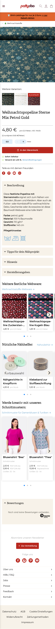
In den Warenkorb (29, 150)
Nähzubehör (43, 345)
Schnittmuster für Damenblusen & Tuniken (25, 412)
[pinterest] (31, 560)
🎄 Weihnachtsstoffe (12, 23)
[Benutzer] (46, 6)
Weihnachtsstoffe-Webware (17, 289)
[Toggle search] (40, 6)
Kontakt (7, 597)
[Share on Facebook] (3, 173)
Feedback (8, 591)
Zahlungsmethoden (38, 617)
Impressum (27, 622)
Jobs (5, 580)
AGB (23, 611)
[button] (51, 6)
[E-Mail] (14, 173)
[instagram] (24, 560)
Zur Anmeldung (29, 546)
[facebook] (18, 560)
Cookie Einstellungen (41, 611)
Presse (6, 586)
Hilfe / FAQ (8, 575)
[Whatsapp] (19, 173)
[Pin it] (9, 173)
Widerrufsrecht (14, 617)
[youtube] (37, 560)
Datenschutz (9, 611)
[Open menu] (3, 6)
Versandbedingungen (32, 160)
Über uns (8, 569)
